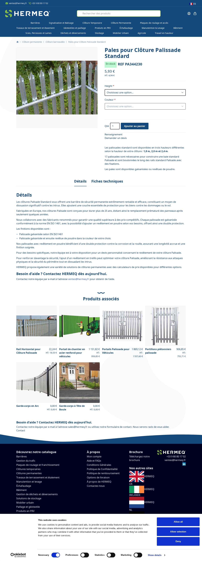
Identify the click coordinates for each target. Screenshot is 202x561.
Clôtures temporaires (28, 469)
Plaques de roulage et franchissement (37, 465)
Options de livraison (98, 477)
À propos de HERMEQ (99, 481)
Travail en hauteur (164, 33)
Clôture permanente (32, 41)
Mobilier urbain (25, 502)
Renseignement (113, 134)
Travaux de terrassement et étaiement (35, 28)
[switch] (84, 555)
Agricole (142, 33)
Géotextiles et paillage (75, 28)
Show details (154, 555)
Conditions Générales (99, 465)
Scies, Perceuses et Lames (39, 33)
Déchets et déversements (73, 33)
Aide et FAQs (94, 460)
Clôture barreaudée (55, 41)
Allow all (178, 521)
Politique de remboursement (103, 473)
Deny (178, 541)
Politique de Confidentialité (102, 469)
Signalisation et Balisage (61, 22)
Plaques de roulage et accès (154, 22)
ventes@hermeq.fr (18, 3)
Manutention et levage (29, 481)
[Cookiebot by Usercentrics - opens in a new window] (18, 555)
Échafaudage (126, 28)
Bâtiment (178, 28)
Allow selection (178, 531)
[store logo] (27, 13)
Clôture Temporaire (92, 22)
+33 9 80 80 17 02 (40, 3)
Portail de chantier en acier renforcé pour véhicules (72, 352)
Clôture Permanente (121, 22)
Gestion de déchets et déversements (37, 494)
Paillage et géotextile (28, 506)
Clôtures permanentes (29, 473)
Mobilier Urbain (121, 33)
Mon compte (94, 456)
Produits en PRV (103, 28)
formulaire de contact (119, 426)
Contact (20, 430)
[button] (56, 87)
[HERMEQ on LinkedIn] (184, 463)
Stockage (99, 33)
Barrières (35, 22)
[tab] (80, 181)
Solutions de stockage (29, 498)
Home (17, 42)
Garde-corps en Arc (27, 406)
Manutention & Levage (153, 28)
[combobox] (119, 13)
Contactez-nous (96, 485)
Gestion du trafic (25, 460)
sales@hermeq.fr (77, 426)
